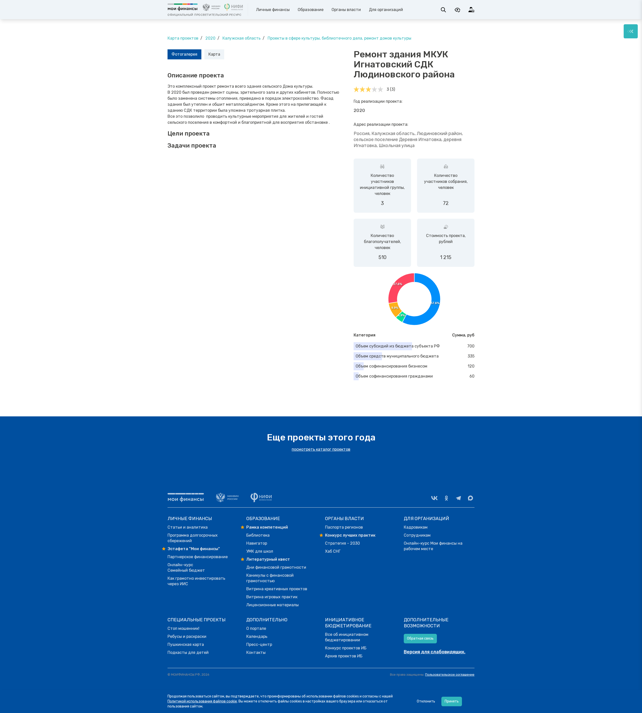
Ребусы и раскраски (187, 636)
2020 (210, 38)
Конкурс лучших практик (350, 535)
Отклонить (426, 701)
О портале (256, 628)
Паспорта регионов (344, 527)
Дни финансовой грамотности (276, 567)
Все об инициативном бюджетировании (346, 637)
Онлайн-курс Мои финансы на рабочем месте (433, 546)
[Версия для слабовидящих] (457, 10)
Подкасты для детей (188, 652)
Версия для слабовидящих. (434, 652)
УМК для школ (259, 551)
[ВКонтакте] (434, 498)
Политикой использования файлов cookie (202, 701)
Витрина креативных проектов (276, 588)
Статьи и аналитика (188, 527)
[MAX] (470, 498)
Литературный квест (268, 559)
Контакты (256, 652)
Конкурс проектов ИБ (345, 648)
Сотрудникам (417, 535)
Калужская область (241, 38)
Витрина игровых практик (271, 597)
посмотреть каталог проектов (321, 449)
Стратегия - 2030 (342, 543)
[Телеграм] (458, 498)
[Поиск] (443, 10)
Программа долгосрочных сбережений (193, 538)
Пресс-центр (259, 644)
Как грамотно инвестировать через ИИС (196, 581)
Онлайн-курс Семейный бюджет (186, 567)
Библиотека (258, 535)
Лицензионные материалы (272, 605)
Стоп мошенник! (183, 628)
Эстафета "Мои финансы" (194, 548)
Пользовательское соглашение (449, 674)
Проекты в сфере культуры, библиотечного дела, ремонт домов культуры (339, 38)
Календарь (256, 636)
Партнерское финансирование (198, 556)
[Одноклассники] (446, 498)
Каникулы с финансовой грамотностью (270, 578)
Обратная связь (420, 638)
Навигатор (256, 543)
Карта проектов (183, 38)
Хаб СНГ (333, 551)
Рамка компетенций (267, 527)
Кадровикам (416, 527)
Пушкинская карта (186, 644)
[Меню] (630, 31)
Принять (452, 701)
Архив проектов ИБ (343, 656)
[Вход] (471, 10)
